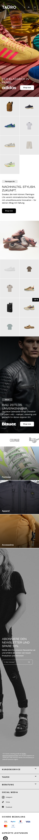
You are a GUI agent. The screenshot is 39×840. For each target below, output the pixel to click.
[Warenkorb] (32, 6)
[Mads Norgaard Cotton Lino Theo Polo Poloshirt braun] (29, 268)
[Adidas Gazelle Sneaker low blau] (9, 125)
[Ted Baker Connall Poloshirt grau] (9, 288)
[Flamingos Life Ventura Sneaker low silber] (9, 145)
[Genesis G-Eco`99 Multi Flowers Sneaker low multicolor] (29, 307)
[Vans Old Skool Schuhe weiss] (9, 268)
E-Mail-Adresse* (9, 662)
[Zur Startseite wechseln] (11, 7)
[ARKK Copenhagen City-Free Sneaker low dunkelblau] (29, 106)
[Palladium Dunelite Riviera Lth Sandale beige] (29, 326)
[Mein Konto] (29, 7)
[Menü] (35, 7)
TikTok (7, 802)
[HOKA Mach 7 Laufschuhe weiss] (9, 164)
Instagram (8, 797)
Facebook (8, 807)
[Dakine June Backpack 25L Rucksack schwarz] (9, 307)
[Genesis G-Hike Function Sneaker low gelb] (29, 288)
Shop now (27, 88)
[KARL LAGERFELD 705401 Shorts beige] (29, 145)
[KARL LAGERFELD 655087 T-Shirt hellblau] (9, 326)
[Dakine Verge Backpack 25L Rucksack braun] (9, 106)
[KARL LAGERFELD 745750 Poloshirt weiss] (29, 125)
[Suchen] (24, 7)
